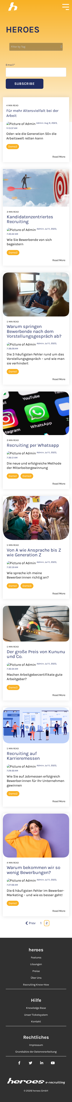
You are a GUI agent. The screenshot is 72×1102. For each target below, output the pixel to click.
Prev (32, 923)
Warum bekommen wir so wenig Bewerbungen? (33, 870)
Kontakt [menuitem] (36, 1021)
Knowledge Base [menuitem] (36, 1008)
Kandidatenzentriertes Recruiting (30, 219)
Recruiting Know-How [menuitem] (36, 984)
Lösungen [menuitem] (36, 964)
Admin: (40, 123)
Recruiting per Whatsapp (33, 445)
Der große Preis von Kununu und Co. (36, 654)
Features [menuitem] (36, 957)
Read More (58, 156)
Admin (40, 228)
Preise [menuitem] (36, 971)
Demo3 (26, 585)
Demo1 (13, 371)
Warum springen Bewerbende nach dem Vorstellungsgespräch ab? (34, 331)
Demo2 (12, 146)
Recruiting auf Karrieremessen (23, 756)
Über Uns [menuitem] (36, 977)
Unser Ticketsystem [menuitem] (36, 1014)
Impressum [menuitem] (36, 1045)
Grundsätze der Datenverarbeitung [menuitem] (36, 1051)
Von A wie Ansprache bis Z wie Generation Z (34, 552)
